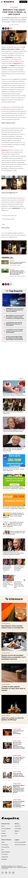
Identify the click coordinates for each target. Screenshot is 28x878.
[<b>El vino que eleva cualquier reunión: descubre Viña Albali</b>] (7, 775)
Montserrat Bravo (21, 276)
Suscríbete (23, 1)
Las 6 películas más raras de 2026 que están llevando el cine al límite (14, 324)
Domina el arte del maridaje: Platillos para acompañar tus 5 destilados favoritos (13, 657)
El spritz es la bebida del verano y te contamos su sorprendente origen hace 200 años (19, 804)
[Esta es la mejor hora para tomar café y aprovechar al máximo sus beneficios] (7, 760)
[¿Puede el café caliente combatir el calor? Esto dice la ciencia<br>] (14, 673)
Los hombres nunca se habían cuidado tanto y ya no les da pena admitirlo (14, 331)
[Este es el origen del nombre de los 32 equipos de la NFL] (5, 262)
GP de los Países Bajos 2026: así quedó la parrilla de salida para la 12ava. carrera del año (14, 338)
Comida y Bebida (14, 7)
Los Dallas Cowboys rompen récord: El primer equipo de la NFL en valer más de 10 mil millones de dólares (17, 272)
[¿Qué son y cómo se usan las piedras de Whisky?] (14, 704)
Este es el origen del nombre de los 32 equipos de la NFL (18, 263)
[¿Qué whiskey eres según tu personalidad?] (7, 732)
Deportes (12, 260)
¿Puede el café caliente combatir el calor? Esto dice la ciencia (13, 688)
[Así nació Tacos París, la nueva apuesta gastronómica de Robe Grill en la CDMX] (7, 745)
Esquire (18, 265)
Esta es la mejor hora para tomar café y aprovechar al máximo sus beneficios (19, 759)
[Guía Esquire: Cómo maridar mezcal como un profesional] (14, 612)
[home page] (9, 2)
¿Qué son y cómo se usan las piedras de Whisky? (12, 719)
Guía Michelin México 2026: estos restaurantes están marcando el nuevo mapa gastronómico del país (19, 789)
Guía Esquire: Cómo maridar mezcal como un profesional (12, 627)
